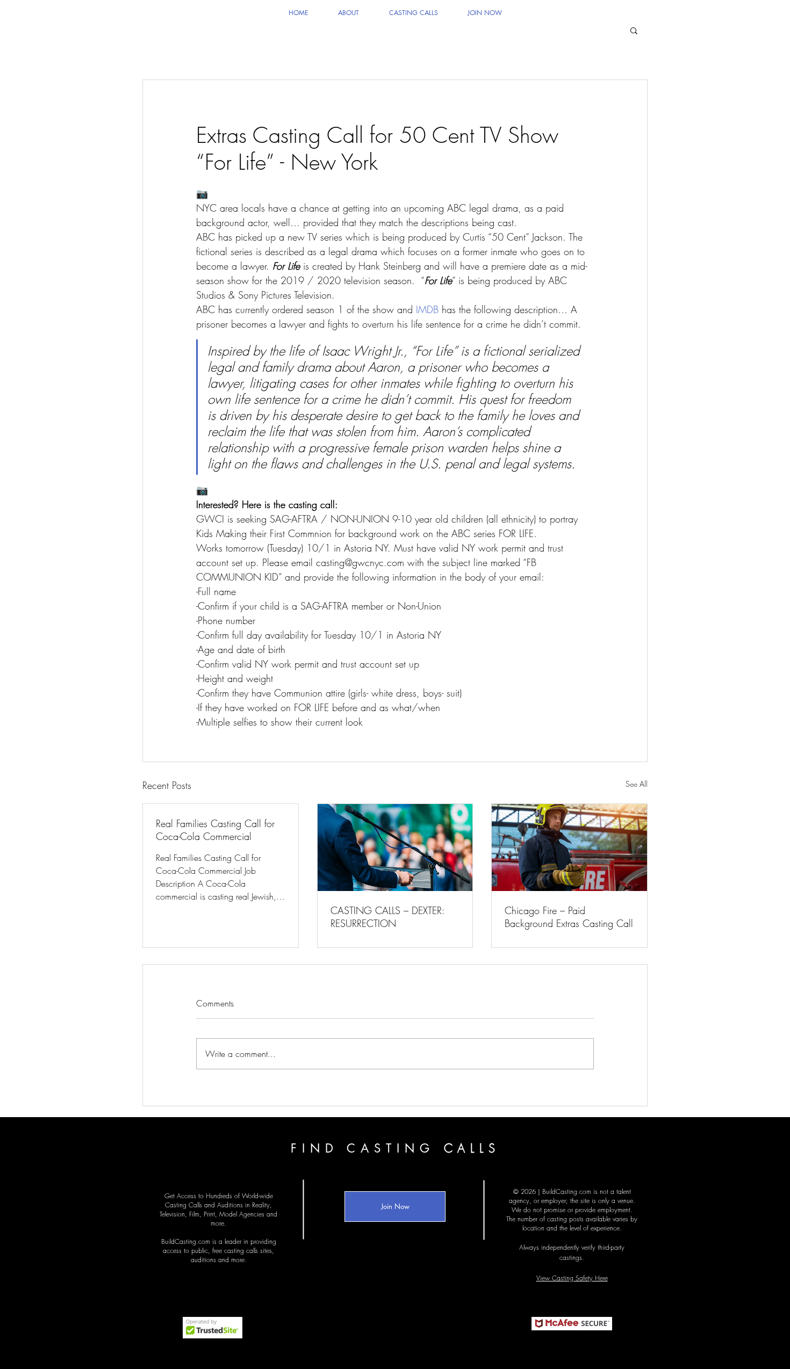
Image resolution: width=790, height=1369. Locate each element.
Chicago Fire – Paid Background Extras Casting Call (569, 917)
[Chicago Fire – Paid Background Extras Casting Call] (569, 847)
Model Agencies (241, 1214)
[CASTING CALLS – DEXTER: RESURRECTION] (395, 847)
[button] (634, 30)
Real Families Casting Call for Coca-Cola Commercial (215, 830)
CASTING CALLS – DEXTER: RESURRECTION (387, 917)
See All (637, 784)
